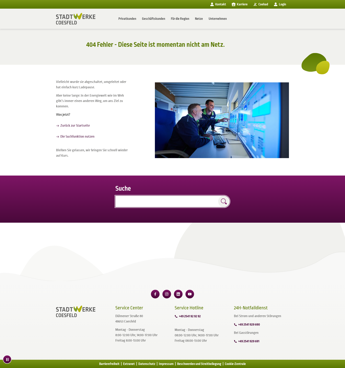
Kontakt (220, 4)
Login (282, 4)
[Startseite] (75, 19)
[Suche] (224, 201)
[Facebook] (155, 294)
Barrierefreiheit (109, 364)
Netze (199, 19)
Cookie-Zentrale (235, 364)
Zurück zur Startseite (75, 125)
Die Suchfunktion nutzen (77, 136)
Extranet (129, 364)
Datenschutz (146, 364)
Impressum (166, 364)
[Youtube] (189, 294)
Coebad (263, 4)
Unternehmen (218, 19)
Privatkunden (127, 19)
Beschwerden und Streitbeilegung (199, 364)
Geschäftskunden (153, 19)
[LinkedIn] (178, 294)
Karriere (242, 4)
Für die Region (180, 19)
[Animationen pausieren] (7, 359)
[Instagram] (166, 294)
